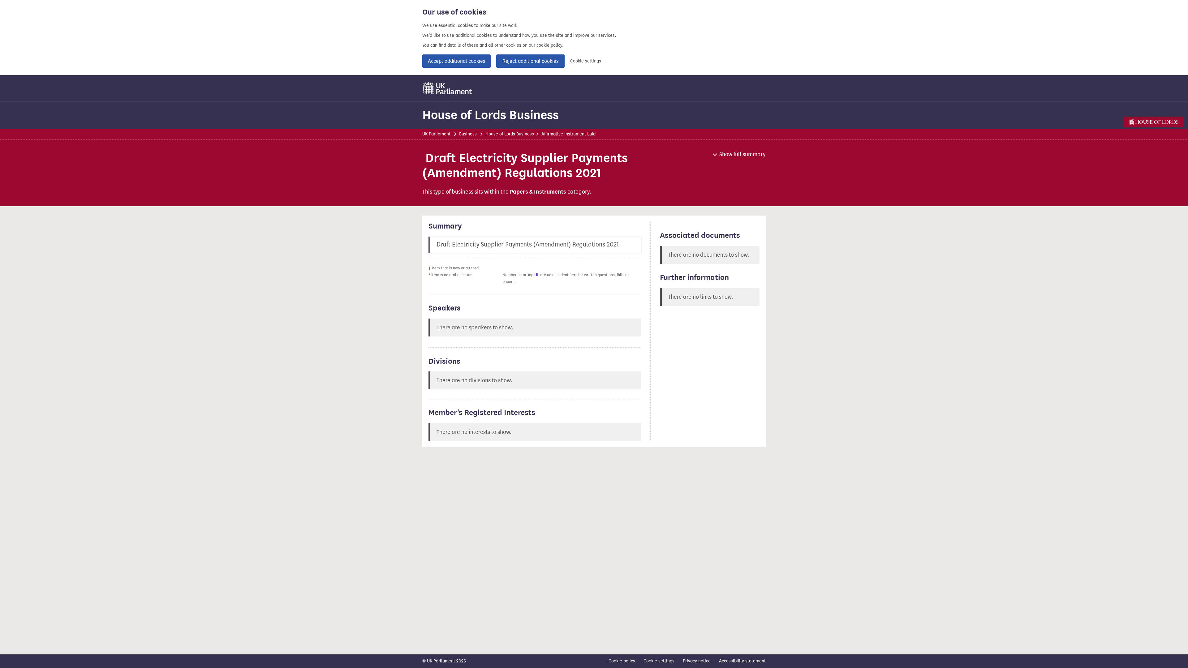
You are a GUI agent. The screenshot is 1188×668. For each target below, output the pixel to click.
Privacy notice (697, 661)
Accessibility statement (742, 661)
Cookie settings (585, 61)
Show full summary (742, 154)
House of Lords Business (490, 114)
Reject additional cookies (530, 61)
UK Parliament (436, 134)
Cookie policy (622, 661)
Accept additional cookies (456, 61)
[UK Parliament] (447, 88)
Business (468, 134)
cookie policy (549, 45)
